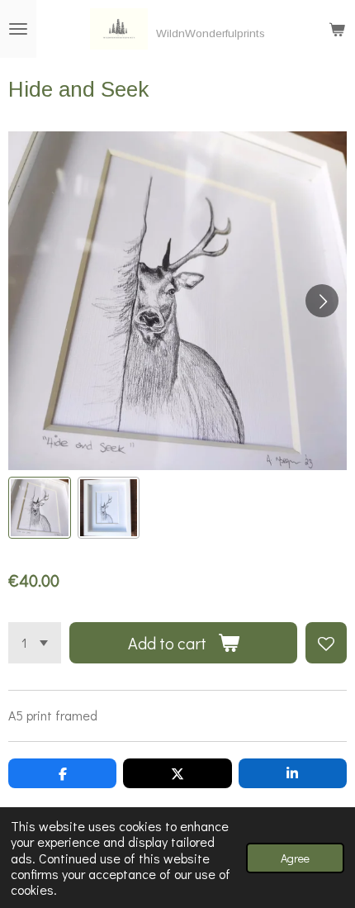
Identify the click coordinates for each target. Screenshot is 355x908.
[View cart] (337, 29)
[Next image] (321, 300)
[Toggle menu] (18, 29)
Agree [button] (295, 858)
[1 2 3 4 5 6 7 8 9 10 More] (34, 642)
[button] (39, 508)
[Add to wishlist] (326, 642)
